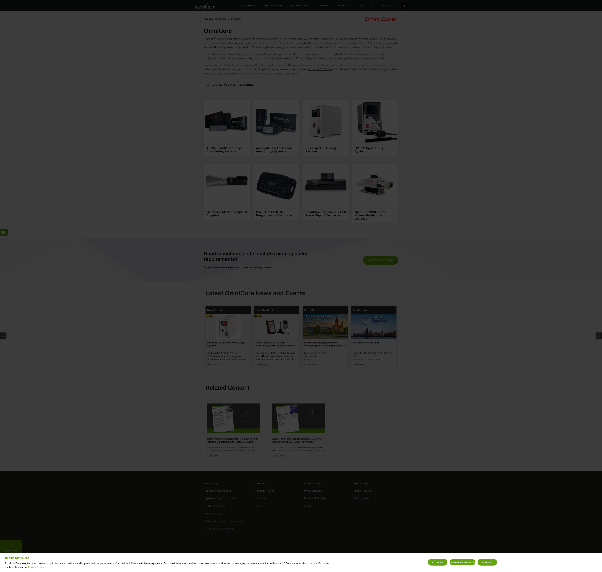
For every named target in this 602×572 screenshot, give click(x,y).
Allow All (437, 562)
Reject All (487, 562)
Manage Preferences (462, 562)
